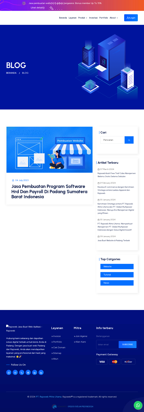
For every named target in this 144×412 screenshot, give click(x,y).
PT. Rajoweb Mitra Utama (48, 396)
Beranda (63, 18)
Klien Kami (81, 341)
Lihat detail (37, 7)
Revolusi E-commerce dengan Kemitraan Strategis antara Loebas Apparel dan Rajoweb (116, 190)
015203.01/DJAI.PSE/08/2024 (80, 407)
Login (132, 17)
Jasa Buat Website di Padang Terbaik (114, 240)
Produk (82, 18)
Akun (55, 358)
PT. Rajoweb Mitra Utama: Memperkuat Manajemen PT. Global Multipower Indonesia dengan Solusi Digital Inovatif (115, 227)
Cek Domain (59, 347)
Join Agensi (81, 336)
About (113, 18)
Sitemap (57, 353)
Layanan (72, 18)
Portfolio (103, 18)
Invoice (57, 336)
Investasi (93, 18)
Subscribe (127, 344)
